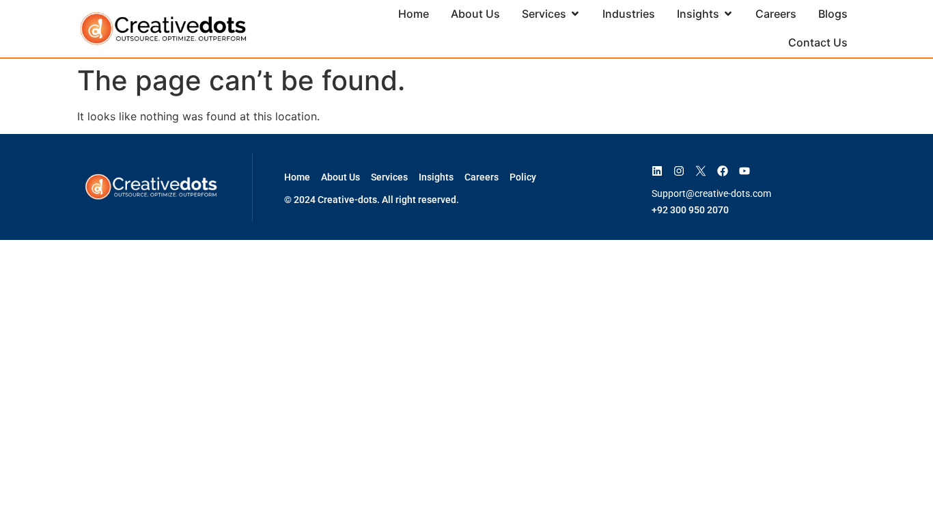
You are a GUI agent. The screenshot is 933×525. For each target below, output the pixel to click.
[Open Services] (575, 13)
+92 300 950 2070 (690, 209)
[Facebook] (723, 171)
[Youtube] (744, 171)
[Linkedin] (657, 171)
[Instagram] (679, 171)
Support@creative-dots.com (711, 193)
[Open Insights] (728, 13)
